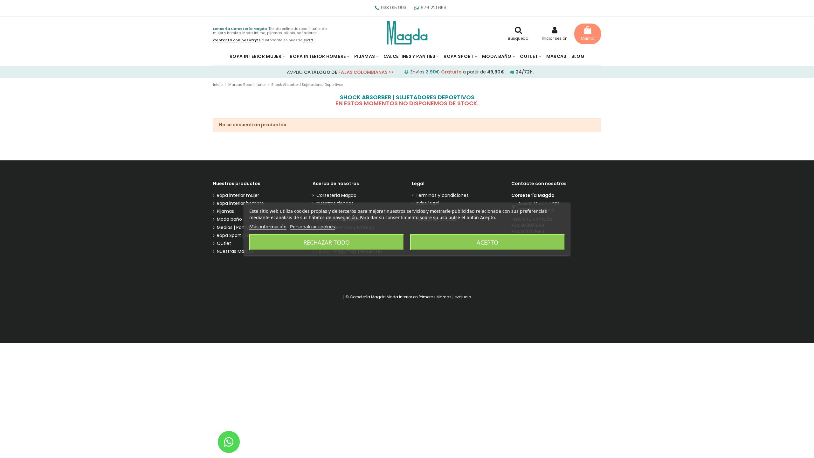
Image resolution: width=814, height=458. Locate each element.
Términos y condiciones (442, 195)
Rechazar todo (326, 242)
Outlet (224, 243)
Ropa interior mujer (238, 195)
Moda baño (229, 219)
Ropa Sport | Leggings (240, 235)
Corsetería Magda (336, 195)
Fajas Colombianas (363, 72)
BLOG (308, 40)
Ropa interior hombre (240, 203)
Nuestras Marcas (235, 251)
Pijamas (225, 211)
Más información (267, 226)
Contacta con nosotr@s (237, 40)
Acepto (487, 242)
